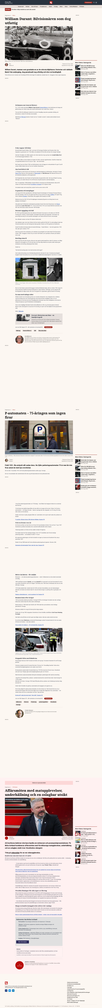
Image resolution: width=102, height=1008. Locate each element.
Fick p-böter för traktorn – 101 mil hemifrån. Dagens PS (29, 625)
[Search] (94, 2)
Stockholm (53, 702)
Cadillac (52, 194)
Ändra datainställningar (72, 1002)
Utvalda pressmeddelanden (73, 984)
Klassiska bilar (42, 330)
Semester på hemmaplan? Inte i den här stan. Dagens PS (29, 545)
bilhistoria (18, 702)
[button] (39, 269)
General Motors (44, 107)
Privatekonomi (43, 6)
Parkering (33, 702)
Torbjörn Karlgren (29, 710)
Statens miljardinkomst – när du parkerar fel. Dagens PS (29, 594)
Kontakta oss (70, 985)
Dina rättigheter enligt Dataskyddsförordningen (78, 992)
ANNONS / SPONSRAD (30, 961)
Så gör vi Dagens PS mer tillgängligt (76, 1000)
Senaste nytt (20, 6)
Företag (56, 6)
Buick (58, 204)
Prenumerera (88, 2)
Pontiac (25, 196)
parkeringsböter (43, 702)
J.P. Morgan (23, 117)
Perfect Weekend (73, 6)
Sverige (18, 704)
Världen (27, 6)
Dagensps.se (8, 15)
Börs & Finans (35, 6)
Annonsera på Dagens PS (73, 995)
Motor (61, 6)
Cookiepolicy (70, 990)
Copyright (69, 987)
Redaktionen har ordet (72, 997)
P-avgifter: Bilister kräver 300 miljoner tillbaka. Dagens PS (30, 519)
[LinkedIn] (13, 990)
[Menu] (96, 2)
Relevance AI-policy (72, 994)
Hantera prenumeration (72, 982)
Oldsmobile (37, 173)
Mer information (22, 942)
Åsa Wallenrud (28, 336)
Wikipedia (21, 311)
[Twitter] (9, 990)
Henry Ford (18, 173)
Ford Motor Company (36, 184)
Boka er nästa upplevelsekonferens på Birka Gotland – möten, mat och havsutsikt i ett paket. (38, 914)
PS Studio (82, 6)
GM (35, 330)
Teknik (50, 6)
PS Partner (15, 787)
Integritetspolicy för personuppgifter (76, 989)
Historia (26, 702)
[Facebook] (6, 990)
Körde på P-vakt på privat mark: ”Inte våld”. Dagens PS (29, 695)
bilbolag (18, 330)
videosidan (15, 853)
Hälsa (66, 6)
